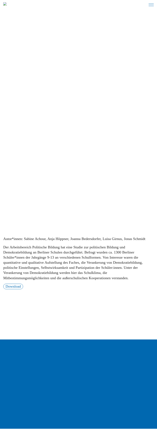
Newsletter (15, 404)
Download (13, 286)
